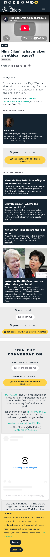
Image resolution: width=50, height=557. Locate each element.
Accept (15, 542)
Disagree (16, 550)
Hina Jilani (6, 59)
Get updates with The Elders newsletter (25, 160)
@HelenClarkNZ (36, 411)
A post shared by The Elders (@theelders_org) (25, 496)
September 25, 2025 (25, 430)
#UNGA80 (11, 395)
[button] (44, 9)
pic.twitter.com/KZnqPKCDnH (25, 423)
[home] (12, 9)
